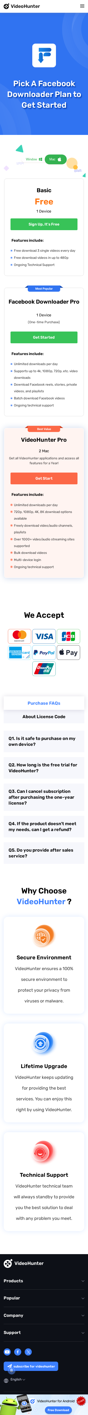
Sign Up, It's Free (44, 224)
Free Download (58, 1410)
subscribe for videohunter (34, 1366)
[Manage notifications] (11, 1370)
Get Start (44, 478)
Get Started (44, 337)
